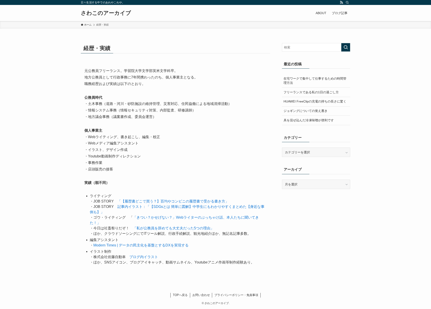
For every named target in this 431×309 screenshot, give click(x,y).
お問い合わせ (201, 295)
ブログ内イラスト (143, 257)
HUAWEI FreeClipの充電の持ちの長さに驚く (315, 101)
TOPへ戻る (180, 295)
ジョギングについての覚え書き (306, 111)
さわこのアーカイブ (106, 13)
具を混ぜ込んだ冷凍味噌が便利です (309, 120)
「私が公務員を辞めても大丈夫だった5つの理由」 (173, 228)
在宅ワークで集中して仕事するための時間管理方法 (315, 81)
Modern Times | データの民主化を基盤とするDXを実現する (141, 245)
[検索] (347, 2)
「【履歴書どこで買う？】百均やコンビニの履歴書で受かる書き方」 (173, 201)
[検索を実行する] (345, 47)
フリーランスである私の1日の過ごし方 (311, 92)
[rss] (341, 2)
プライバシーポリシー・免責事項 (236, 295)
